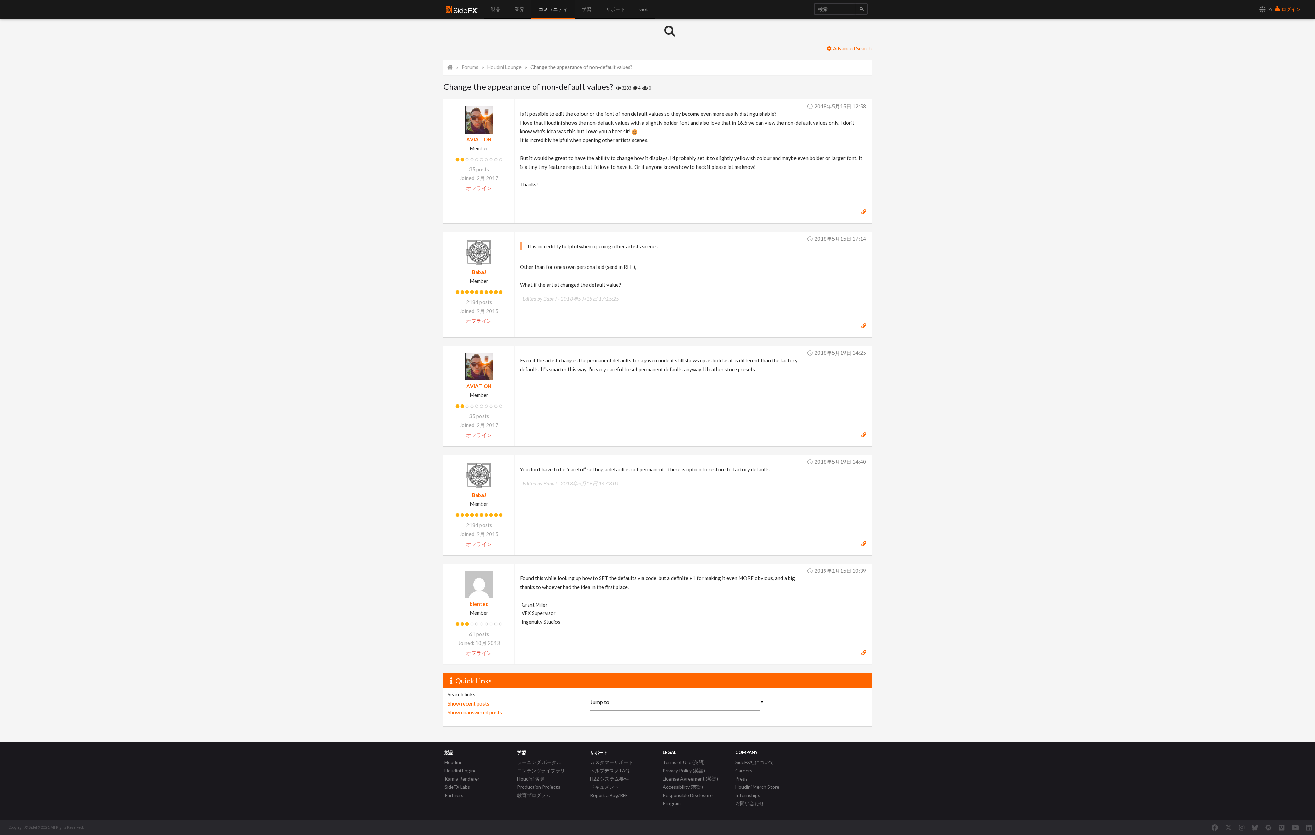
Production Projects (538, 787)
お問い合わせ (749, 803)
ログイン (1290, 9)
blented (479, 604)
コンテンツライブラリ (541, 770)
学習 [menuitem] (586, 9)
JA (1269, 9)
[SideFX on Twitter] (1228, 827)
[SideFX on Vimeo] (1281, 827)
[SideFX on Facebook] (1215, 827)
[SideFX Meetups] (1268, 827)
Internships (747, 795)
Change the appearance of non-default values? (581, 67)
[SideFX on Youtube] (1295, 827)
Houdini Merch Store (757, 787)
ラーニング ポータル (539, 762)
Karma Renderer (461, 779)
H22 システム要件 (609, 779)
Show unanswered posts (475, 712)
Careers (743, 770)
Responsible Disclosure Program (688, 799)
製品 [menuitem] (495, 9)
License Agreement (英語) (690, 779)
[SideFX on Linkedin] (1309, 827)
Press (741, 779)
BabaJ (479, 272)
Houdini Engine (460, 770)
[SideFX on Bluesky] (1255, 827)
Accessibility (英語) (683, 787)
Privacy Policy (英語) (684, 770)
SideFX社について (754, 762)
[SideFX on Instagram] (1241, 827)
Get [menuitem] (643, 9)
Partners (453, 795)
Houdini (452, 762)
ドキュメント (604, 787)
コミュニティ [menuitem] (553, 9)
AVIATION (478, 139)
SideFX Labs (457, 787)
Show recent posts (468, 703)
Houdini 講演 (530, 779)
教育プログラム (534, 795)
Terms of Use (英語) (684, 762)
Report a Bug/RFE (609, 795)
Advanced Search (852, 48)
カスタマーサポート (611, 762)
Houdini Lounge (504, 67)
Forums (470, 67)
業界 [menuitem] (519, 9)
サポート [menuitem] (615, 9)
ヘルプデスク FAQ (609, 770)
